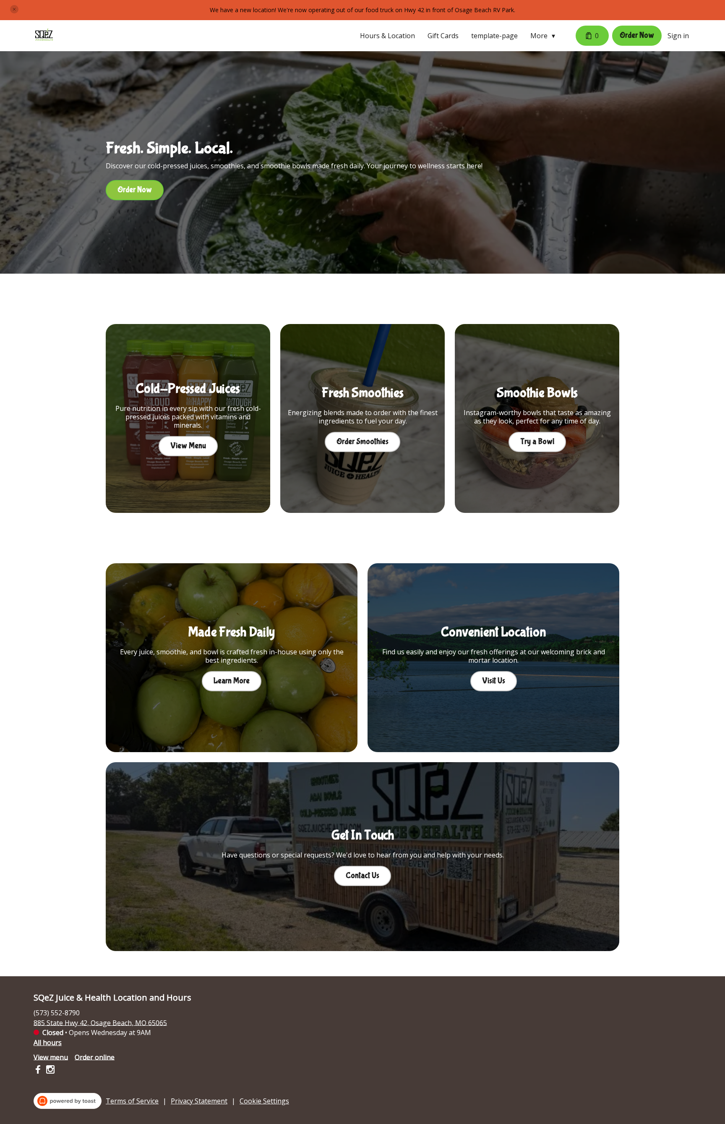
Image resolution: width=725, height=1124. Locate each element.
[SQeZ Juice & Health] (44, 35)
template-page (494, 35)
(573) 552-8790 (57, 1012)
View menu (51, 1056)
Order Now (637, 35)
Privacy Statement (199, 1101)
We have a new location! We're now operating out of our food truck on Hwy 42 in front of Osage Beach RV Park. (362, 10)
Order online (95, 1056)
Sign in (678, 35)
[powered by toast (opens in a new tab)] (67, 1101)
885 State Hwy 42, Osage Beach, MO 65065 (100, 1022)
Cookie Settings (264, 1101)
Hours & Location (387, 35)
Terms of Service (132, 1101)
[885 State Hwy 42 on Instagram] (49, 1070)
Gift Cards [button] (443, 35)
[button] (14, 9)
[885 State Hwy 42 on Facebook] (39, 1070)
